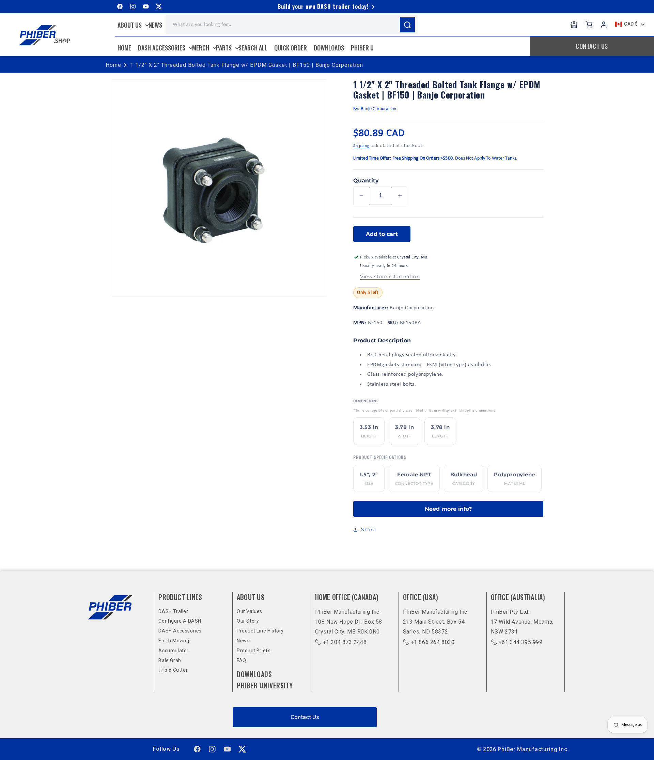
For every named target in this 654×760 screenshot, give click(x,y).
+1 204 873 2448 (345, 642)
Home (113, 65)
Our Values (249, 611)
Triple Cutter (173, 670)
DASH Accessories (180, 631)
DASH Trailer (173, 611)
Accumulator (173, 650)
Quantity (366, 180)
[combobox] (292, 24)
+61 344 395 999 (521, 642)
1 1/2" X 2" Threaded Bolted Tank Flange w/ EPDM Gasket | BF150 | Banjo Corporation (246, 65)
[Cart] (589, 24)
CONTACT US (592, 46)
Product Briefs (253, 650)
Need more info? (448, 509)
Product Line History (260, 631)
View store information (390, 276)
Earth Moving (173, 640)
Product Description (382, 340)
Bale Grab (169, 660)
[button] (131, 25)
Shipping (361, 146)
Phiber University (265, 685)
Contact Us (305, 717)
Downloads (254, 674)
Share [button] (368, 529)
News (243, 640)
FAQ (241, 660)
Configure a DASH (179, 621)
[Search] (407, 24)
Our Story (248, 621)
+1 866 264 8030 (433, 642)
